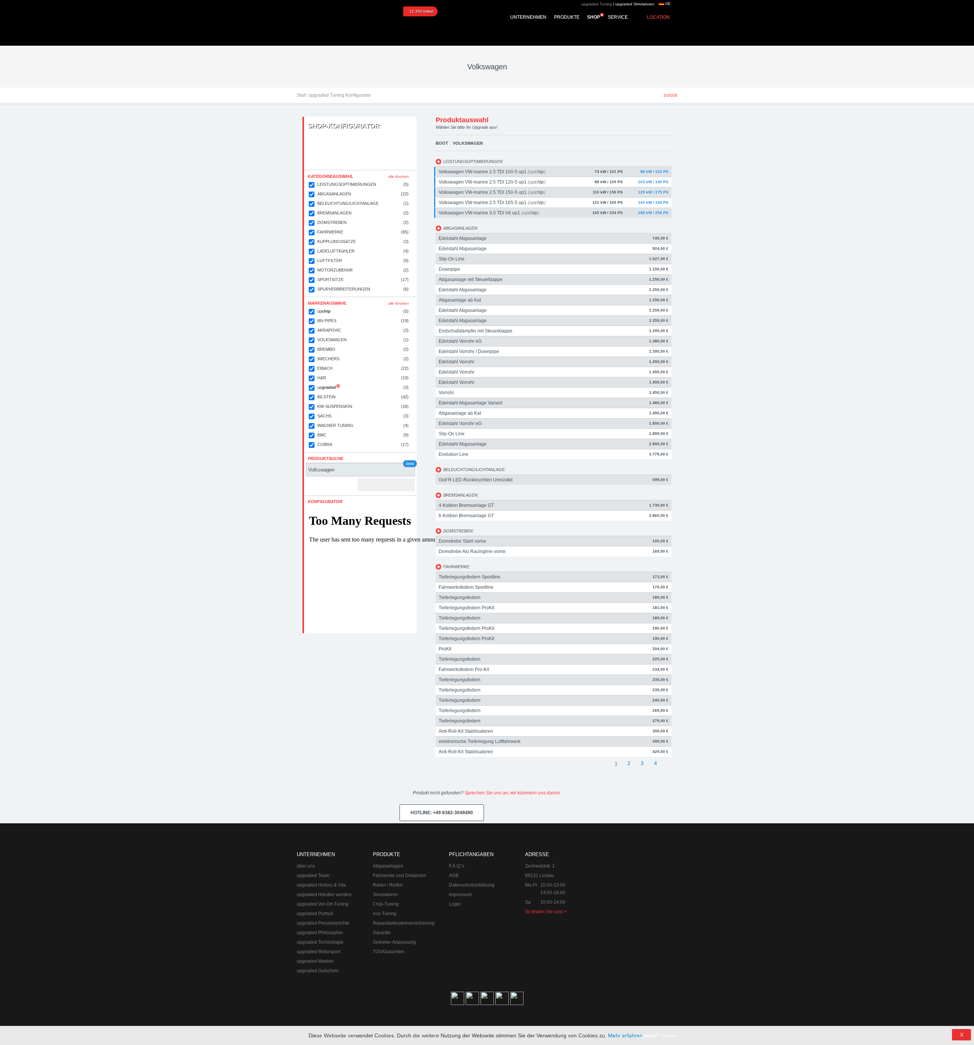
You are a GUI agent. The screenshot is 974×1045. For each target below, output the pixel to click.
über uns (306, 866)
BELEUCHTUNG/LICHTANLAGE (363, 203)
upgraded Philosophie (320, 932)
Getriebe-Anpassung (394, 942)
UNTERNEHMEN (528, 17)
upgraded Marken (315, 961)
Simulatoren (385, 894)
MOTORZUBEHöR (363, 270)
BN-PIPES (363, 320)
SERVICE (618, 17)
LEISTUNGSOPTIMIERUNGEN (363, 184)
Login (455, 904)
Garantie (382, 932)
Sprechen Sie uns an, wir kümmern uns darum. (513, 793)
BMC (363, 435)
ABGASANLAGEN (363, 194)
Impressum (460, 894)
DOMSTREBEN (363, 222)
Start (301, 95)
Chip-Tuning (386, 904)
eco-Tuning (384, 913)
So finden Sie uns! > (546, 911)
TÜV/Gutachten (388, 951)
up (363, 311)
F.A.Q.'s (456, 866)
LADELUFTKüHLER (363, 251)
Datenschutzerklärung (472, 885)
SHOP (593, 17)
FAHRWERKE (363, 232)
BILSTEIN (363, 397)
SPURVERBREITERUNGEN (363, 289)
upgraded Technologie (320, 942)
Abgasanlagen (388, 866)
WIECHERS (363, 358)
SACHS (363, 416)
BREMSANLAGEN (363, 213)
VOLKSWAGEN (363, 339)
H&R (363, 377)
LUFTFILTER (363, 260)
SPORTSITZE (363, 279)
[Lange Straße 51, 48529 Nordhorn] (635, 889)
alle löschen (398, 176)
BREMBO (363, 349)
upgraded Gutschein (318, 970)
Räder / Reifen (388, 885)
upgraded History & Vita (321, 885)
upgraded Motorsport (318, 951)
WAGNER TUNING (363, 425)
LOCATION (658, 17)
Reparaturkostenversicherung (403, 923)
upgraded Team (313, 875)
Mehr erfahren (625, 1035)
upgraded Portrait (315, 913)
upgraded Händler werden (324, 894)
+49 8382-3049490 (442, 812)
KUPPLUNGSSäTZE (363, 241)
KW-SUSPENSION (363, 406)
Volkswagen (468, 143)
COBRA (363, 444)
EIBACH (363, 368)
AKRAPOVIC (363, 330)
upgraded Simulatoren (634, 4)
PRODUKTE (566, 17)
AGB (453, 875)
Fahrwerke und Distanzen (399, 875)
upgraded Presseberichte (323, 923)
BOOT (442, 143)
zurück (670, 95)
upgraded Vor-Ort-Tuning (323, 904)
